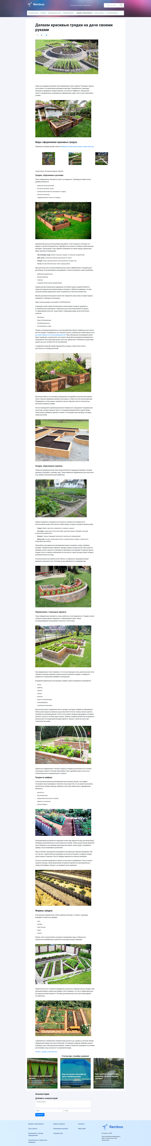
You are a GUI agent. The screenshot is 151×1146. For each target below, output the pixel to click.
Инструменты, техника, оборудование (35, 1134)
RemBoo (38, 1052)
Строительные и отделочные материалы (37, 1141)
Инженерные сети (54, 13)
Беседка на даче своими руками (40, 1077)
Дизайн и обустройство (84, 13)
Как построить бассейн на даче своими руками (74, 1075)
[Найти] (121, 5)
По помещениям (111, 13)
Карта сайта (82, 1128)
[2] (75, 158)
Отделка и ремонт (59, 1124)
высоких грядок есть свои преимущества (50, 335)
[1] (101, 158)
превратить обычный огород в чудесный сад (77, 146)
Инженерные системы (60, 1128)
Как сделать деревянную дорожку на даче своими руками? (107, 1076)
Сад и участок (99, 13)
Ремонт (43, 13)
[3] (48, 158)
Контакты (81, 1124)
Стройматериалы (68, 13)
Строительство (33, 13)
